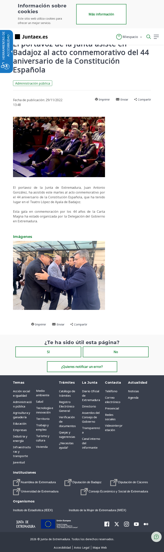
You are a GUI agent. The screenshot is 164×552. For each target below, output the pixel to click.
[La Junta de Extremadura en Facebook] (107, 524)
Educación (19, 423)
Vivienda (41, 447)
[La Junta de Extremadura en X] (117, 524)
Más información (101, 14)
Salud (39, 401)
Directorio (89, 406)
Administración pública (32, 83)
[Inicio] (26, 523)
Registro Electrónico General (66, 406)
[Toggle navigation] (53, 37)
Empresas (20, 430)
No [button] (116, 352)
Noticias (133, 391)
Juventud (19, 462)
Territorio (43, 419)
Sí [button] (48, 352)
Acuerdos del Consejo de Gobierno (91, 417)
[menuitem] (46, 392)
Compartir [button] (144, 99)
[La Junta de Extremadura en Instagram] (126, 524)
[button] (129, 36)
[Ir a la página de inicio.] (25, 36)
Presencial (112, 408)
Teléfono (111, 391)
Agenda (133, 397)
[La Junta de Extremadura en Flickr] (146, 524)
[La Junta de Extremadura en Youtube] (136, 524)
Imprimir (104, 99)
